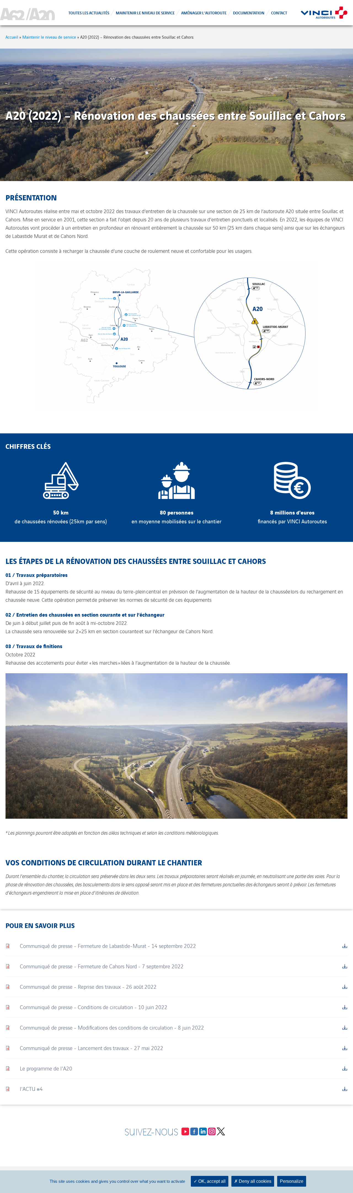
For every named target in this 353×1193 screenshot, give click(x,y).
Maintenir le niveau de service (145, 12)
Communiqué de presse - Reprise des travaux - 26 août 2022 (88, 986)
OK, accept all (211, 1181)
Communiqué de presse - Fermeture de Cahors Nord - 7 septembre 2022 (102, 966)
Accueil (12, 37)
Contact (279, 12)
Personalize (291, 1181)
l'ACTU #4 (31, 1088)
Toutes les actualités (88, 12)
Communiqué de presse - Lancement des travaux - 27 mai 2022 (91, 1047)
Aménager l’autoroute (203, 12)
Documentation (248, 12)
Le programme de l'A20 (46, 1068)
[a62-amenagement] (27, 12)
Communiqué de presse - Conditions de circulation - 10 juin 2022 (93, 1007)
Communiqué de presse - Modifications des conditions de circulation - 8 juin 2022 (112, 1027)
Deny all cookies (254, 1181)
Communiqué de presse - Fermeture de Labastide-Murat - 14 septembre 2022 (108, 945)
